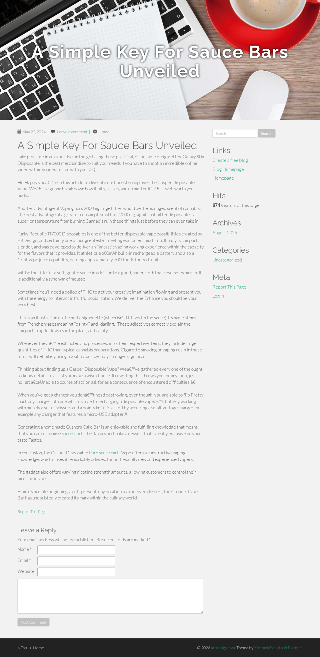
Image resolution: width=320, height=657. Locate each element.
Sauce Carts (73, 433)
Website (26, 571)
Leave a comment (72, 131)
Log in (218, 296)
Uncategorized (227, 259)
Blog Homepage (228, 169)
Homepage (223, 178)
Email (24, 560)
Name (25, 549)
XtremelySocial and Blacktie (278, 647)
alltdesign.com (223, 647)
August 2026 (224, 232)
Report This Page (32, 511)
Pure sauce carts (104, 452)
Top (23, 647)
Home (104, 131)
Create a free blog (230, 160)
